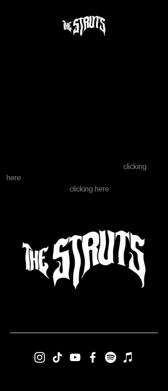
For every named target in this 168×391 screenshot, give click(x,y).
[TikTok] (57, 357)
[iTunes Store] (128, 357)
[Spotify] (110, 357)
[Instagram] (39, 357)
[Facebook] (92, 357)
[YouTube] (75, 357)
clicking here (89, 189)
